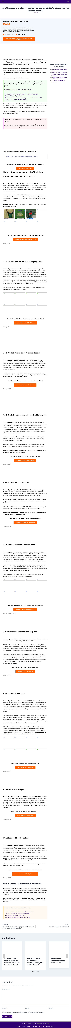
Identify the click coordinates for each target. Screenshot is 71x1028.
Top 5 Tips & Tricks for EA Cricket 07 (58, 926)
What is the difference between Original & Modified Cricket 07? (23, 98)
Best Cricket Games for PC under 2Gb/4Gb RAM (18, 90)
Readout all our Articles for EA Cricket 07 (16, 100)
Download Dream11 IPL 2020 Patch (15, 915)
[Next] (67, 956)
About (23, 1027)
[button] (25, 156)
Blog (40, 1027)
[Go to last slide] (4, 956)
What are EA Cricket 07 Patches (59, 72)
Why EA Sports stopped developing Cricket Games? (58, 961)
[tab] (32, 971)
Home (18, 1027)
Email (27, 1008)
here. (27, 78)
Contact (28, 1027)
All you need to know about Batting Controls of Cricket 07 (21, 94)
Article (35, 13)
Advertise (35, 1027)
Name (4, 1008)
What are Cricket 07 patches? (13, 96)
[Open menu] (3, 2)
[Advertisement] (25, 51)
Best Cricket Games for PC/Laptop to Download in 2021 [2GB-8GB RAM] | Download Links (18, 927)
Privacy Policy (50, 1027)
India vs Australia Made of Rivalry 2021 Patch (18, 914)
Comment (5, 989)
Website (51, 1008)
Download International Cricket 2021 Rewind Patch (20, 912)
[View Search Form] (68, 1)
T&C (44, 1027)
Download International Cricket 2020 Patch (18, 917)
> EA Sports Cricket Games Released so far (21, 156)
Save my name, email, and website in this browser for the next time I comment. (23, 1012)
